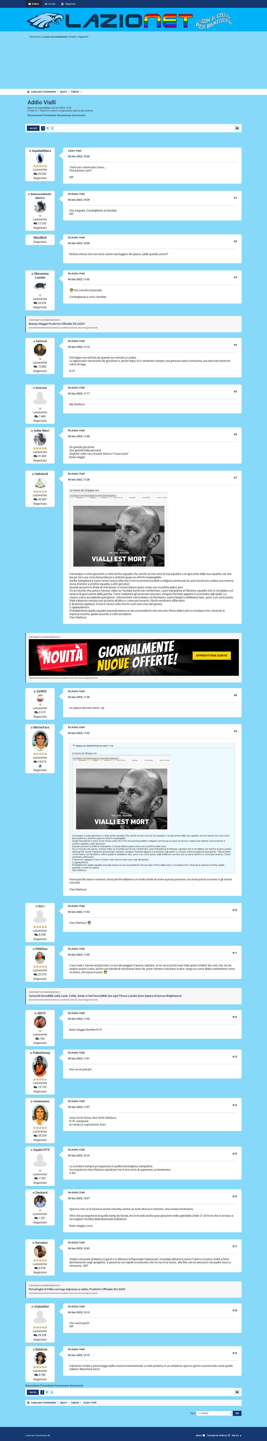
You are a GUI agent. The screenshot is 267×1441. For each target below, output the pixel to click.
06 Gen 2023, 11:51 (78, 1058)
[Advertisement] (133, 65)
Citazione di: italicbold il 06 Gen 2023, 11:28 (94, 746)
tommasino (41, 1101)
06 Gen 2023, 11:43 (78, 911)
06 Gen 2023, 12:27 (78, 1198)
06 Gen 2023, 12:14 (78, 1155)
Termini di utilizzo (217, 1435)
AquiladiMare (41, 151)
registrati (83, 37)
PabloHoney (41, 1053)
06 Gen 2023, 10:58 (78, 243)
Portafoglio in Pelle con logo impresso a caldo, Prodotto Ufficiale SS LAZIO (77, 1289)
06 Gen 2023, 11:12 (78, 346)
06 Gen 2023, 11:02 (78, 279)
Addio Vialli (42, 102)
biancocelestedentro (41, 196)
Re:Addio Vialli (76, 194)
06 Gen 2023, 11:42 (78, 733)
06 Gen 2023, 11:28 (78, 436)
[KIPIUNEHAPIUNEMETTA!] (40, 766)
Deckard (41, 1192)
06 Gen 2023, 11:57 (78, 1107)
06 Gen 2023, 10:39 (78, 199)
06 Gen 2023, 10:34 (78, 156)
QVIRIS (41, 691)
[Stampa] (237, 127)
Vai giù (33, 128)
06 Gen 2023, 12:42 (78, 1248)
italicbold (41, 474)
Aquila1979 (41, 1150)
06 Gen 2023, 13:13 (78, 1312)
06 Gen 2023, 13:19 (78, 1355)
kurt (41, 906)
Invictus (41, 388)
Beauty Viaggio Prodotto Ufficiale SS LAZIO (57, 323)
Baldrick (41, 1349)
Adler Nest (41, 430)
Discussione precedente (42, 115)
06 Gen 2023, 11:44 (78, 954)
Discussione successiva (71, 115)
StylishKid (41, 1306)
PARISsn (41, 949)
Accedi (72, 37)
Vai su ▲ (237, 1435)
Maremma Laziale (41, 275)
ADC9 (41, 1013)
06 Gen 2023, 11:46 (78, 1018)
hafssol (41, 341)
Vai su (33, 1392)
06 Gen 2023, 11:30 (78, 697)
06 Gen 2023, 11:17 (78, 393)
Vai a (192, 1413)
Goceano (41, 1242)
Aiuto (199, 1435)
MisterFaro (41, 727)
